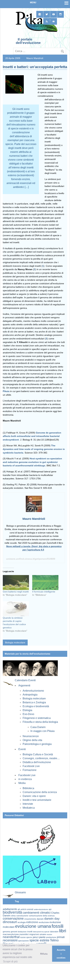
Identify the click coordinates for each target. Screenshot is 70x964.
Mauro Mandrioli (34, 58)
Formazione (29, 770)
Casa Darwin (38, 727)
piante (42, 937)
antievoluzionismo (41, 909)
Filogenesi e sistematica (37, 718)
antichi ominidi (27, 909)
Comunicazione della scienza (40, 792)
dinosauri (10, 922)
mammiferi (24, 934)
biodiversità (12, 912)
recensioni (10, 940)
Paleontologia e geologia (37, 744)
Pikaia (6, 391)
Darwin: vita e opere (34, 796)
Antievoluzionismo (33, 690)
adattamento (10, 909)
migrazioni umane (37, 934)
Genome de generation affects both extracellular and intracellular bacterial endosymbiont (32, 436)
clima (13, 916)
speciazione (23, 941)
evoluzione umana (33, 926)
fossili (57, 926)
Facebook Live (31, 766)
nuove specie (26, 937)
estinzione (32, 922)
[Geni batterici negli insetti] (16, 582)
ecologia (22, 922)
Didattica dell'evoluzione (37, 762)
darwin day (52, 918)
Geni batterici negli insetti (16, 591)
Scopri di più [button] (10, 961)
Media (22, 783)
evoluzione (44, 922)
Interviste (28, 803)
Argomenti (24, 685)
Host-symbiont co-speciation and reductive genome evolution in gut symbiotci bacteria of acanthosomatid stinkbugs (32, 462)
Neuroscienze (31, 736)
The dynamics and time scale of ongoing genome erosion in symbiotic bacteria (34, 449)
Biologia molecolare (15, 642)
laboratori (54, 932)
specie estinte (39, 940)
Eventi (22, 749)
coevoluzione (22, 916)
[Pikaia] (36, 31)
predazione (51, 937)
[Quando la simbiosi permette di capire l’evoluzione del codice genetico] (16, 608)
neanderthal (11, 937)
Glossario (20, 892)
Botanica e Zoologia (34, 702)
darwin (40, 919)
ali (19, 909)
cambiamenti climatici (36, 912)
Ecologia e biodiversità (36, 706)
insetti (29, 932)
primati (61, 937)
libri (62, 930)
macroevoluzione (11, 934)
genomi (14, 932)
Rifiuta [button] (44, 953)
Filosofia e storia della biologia (40, 722)
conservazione (13, 918)
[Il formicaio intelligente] (45, 582)
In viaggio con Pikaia (42, 731)
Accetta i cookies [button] (61, 954)
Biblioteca (28, 788)
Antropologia (30, 694)
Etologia (27, 710)
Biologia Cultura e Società (38, 754)
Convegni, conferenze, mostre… (41, 758)
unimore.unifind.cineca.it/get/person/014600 (30, 558)
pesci (35, 937)
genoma (6, 932)
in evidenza (25, 779)
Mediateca (29, 807)
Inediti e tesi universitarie (37, 800)
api (50, 909)
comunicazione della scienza (42, 916)
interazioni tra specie (41, 932)
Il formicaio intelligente (43, 591)
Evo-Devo (28, 714)
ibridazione (22, 932)
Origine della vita (32, 740)
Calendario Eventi (25, 680)
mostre (49, 934)
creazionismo (30, 919)
